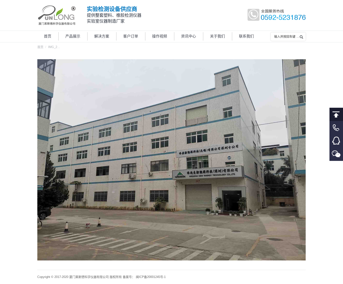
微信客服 (336, 154)
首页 (40, 47)
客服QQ (336, 141)
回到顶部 (336, 114)
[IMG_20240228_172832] (171, 159)
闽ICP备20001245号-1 (151, 277)
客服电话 (336, 127)
